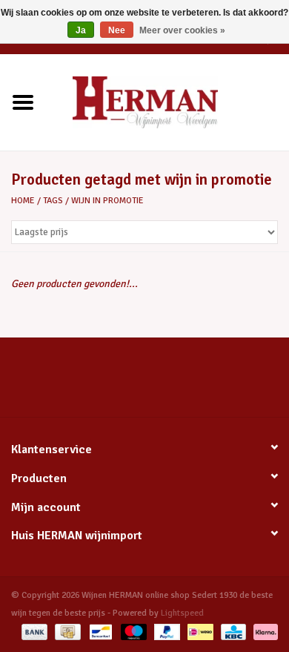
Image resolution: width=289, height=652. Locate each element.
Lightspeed (182, 613)
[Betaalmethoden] (33, 631)
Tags (53, 200)
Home (23, 200)
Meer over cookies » (182, 30)
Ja (81, 30)
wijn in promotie (107, 200)
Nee (116, 30)
